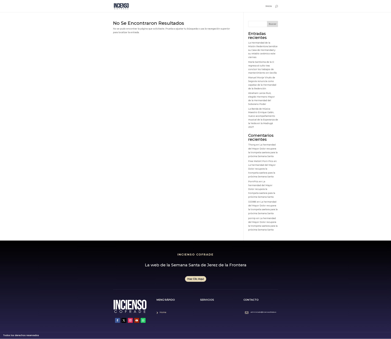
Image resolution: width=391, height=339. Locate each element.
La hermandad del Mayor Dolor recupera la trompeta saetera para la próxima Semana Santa (261, 189)
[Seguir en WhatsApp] (143, 320)
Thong (252, 144)
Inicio (269, 6)
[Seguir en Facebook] (117, 320)
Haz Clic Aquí (195, 278)
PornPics (253, 181)
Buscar (272, 24)
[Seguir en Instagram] (130, 320)
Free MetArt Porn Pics (260, 161)
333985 (252, 201)
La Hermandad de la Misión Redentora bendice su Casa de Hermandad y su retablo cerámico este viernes (263, 50)
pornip (252, 218)
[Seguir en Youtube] (136, 320)
